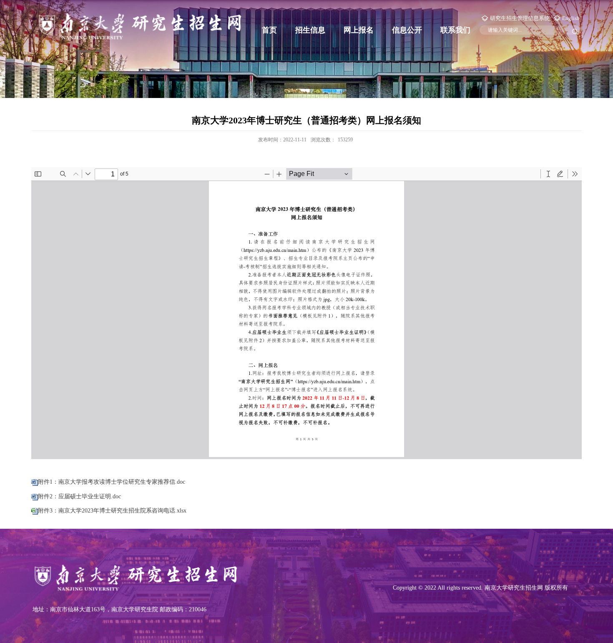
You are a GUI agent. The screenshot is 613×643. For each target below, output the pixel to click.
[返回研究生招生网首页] (139, 25)
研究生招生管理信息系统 (520, 18)
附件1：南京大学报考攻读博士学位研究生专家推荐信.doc (111, 482)
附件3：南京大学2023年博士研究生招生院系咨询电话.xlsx (112, 510)
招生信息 (310, 30)
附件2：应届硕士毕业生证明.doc (79, 496)
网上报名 (359, 30)
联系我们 (455, 30)
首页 (269, 30)
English (571, 18)
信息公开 (407, 30)
